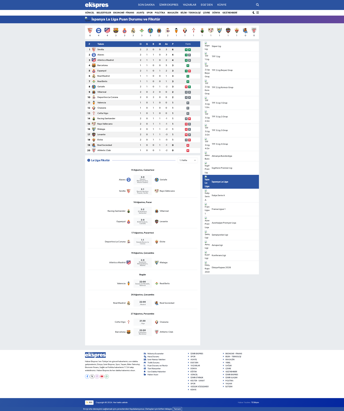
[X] (92, 376)
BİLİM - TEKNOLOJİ (191, 13)
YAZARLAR (189, 4)
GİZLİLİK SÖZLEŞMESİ (200, 387)
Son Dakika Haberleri (157, 372)
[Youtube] (102, 376)
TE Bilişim (255, 402)
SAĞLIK (228, 366)
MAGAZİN (172, 13)
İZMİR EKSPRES (168, 4)
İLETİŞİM (228, 387)
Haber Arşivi (153, 375)
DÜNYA (216, 13)
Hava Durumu (153, 357)
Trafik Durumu (154, 363)
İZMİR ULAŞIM (231, 378)
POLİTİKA (160, 13)
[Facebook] (87, 376)
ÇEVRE (206, 13)
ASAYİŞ (140, 13)
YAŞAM (228, 384)
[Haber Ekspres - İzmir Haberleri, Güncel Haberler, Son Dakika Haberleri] (96, 5)
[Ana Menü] (257, 13)
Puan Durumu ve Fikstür (158, 366)
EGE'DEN (207, 4)
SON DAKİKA (146, 4)
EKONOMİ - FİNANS (123, 13)
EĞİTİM (194, 372)
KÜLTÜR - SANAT (198, 381)
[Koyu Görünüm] (254, 13)
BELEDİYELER (104, 13)
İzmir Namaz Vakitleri (156, 360)
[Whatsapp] (106, 376)
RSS (90, 402)
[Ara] (257, 5)
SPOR (150, 13)
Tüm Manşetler (154, 369)
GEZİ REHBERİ (229, 13)
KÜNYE (221, 4)
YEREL (227, 363)
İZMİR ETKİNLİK (197, 378)
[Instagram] (97, 376)
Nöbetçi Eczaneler (156, 354)
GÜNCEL (89, 13)
